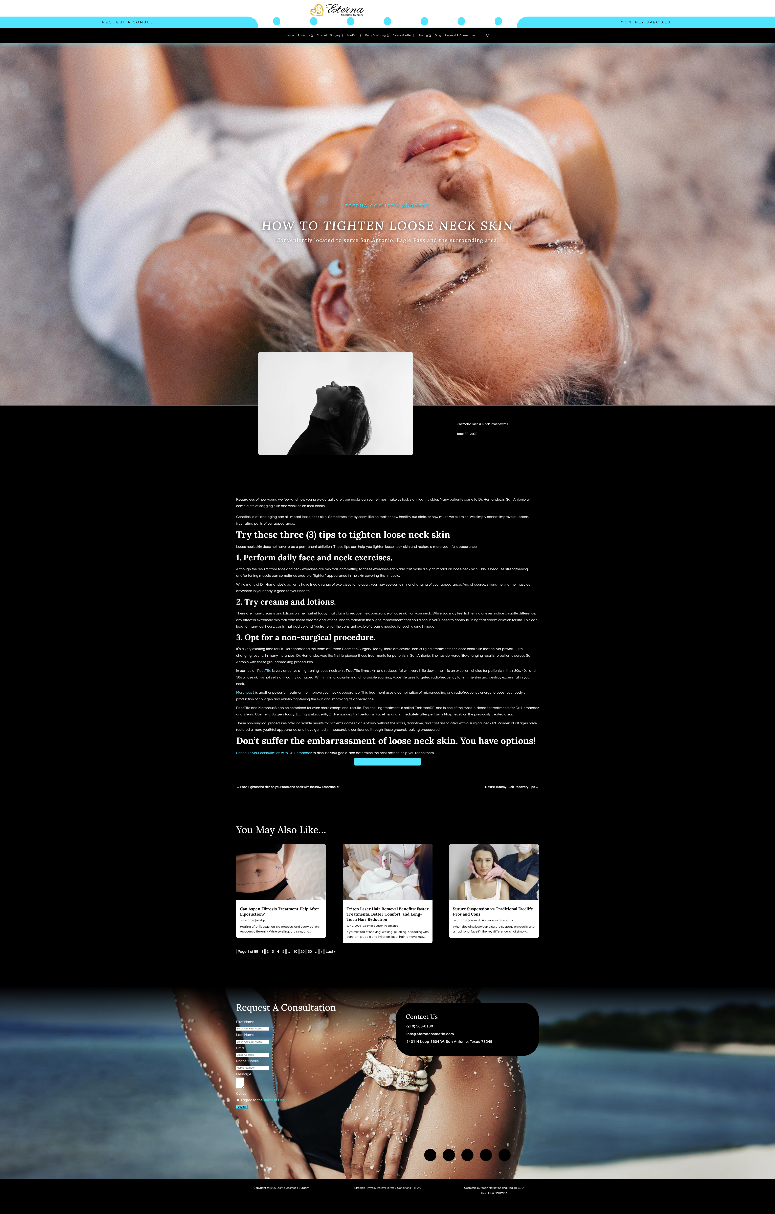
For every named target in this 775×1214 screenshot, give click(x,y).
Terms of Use (274, 1100)
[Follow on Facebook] (430, 1155)
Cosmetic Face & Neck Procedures (482, 424)
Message (243, 1074)
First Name (245, 1022)
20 (303, 952)
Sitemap (359, 1188)
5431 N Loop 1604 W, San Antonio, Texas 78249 (449, 1042)
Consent (243, 1093)
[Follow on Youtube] (449, 1155)
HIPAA (417, 1188)
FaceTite (264, 671)
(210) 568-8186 (419, 1026)
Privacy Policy (376, 1188)
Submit (242, 1106)
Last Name (245, 1035)
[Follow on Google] (505, 1155)
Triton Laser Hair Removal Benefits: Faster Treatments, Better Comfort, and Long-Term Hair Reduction (388, 914)
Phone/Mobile (247, 1061)
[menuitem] (290, 35)
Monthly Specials (646, 22)
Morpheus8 (245, 692)
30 (310, 952)
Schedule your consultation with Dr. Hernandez (274, 753)
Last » (331, 952)
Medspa (261, 920)
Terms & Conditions (398, 1188)
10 (295, 952)
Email (240, 1048)
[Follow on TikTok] (467, 1155)
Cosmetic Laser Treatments (380, 925)
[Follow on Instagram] (486, 1155)
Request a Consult (129, 22)
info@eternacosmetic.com (430, 1034)
